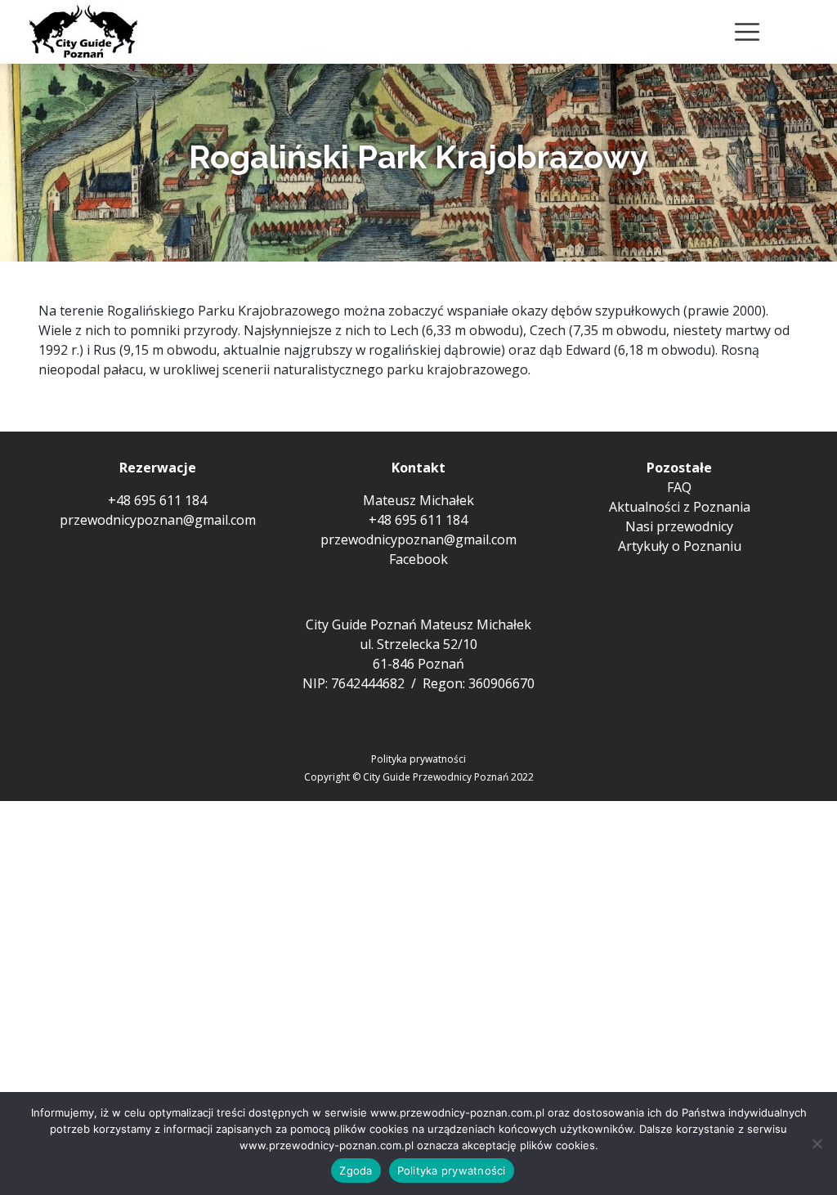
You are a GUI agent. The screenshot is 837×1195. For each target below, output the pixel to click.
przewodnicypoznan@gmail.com (158, 520)
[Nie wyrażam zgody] (816, 1143)
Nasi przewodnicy (679, 526)
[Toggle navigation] (747, 32)
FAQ (679, 487)
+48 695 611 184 (157, 500)
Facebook (418, 559)
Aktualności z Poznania (679, 507)
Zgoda (355, 1170)
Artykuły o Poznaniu (679, 546)
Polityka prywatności (418, 759)
